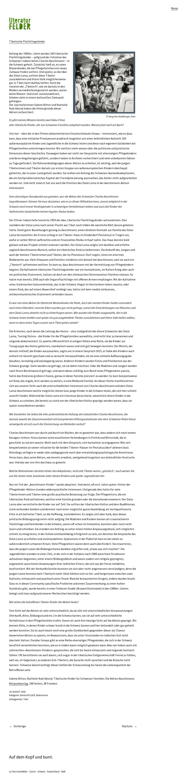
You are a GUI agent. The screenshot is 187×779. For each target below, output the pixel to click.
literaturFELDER (27, 695)
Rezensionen (42, 695)
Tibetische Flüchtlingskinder (27, 41)
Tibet (25, 699)
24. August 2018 (17, 691)
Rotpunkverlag (18, 683)
